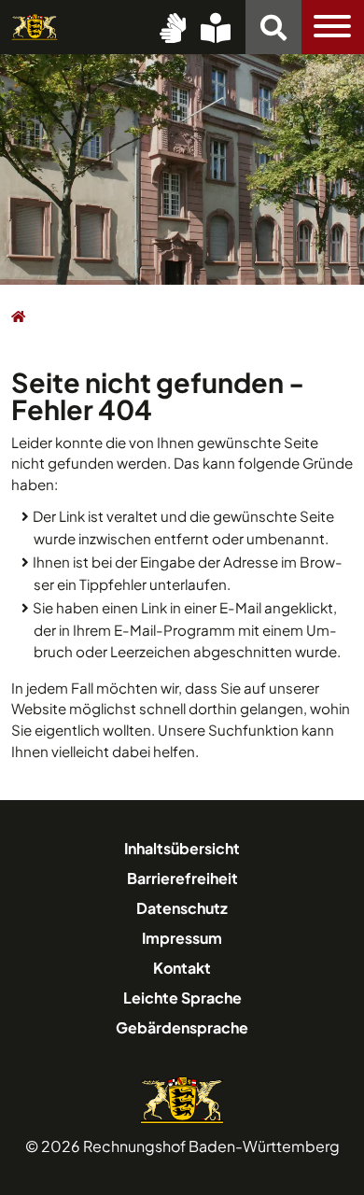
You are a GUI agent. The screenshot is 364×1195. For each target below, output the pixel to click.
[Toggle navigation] (332, 27)
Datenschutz (182, 908)
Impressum (182, 938)
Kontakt (182, 967)
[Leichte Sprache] (216, 27)
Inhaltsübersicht (182, 848)
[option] (182, 168)
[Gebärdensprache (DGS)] (173, 27)
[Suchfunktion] (273, 27)
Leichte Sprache (182, 997)
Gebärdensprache (182, 1027)
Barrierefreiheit (182, 878)
